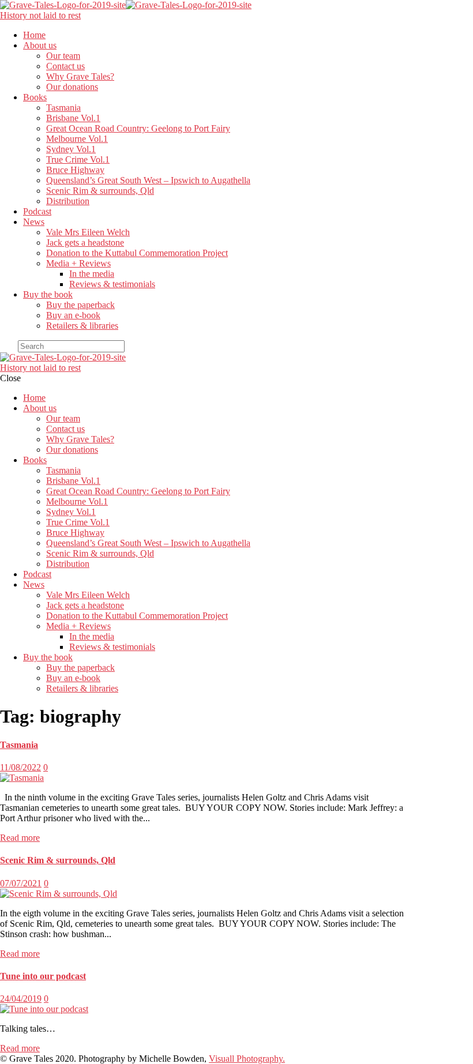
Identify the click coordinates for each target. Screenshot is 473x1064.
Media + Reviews (78, 263)
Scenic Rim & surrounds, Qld (100, 190)
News (33, 222)
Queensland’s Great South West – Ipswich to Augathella (148, 180)
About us (40, 45)
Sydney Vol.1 (71, 149)
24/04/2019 (21, 998)
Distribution (67, 201)
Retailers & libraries (82, 325)
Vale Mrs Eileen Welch (88, 232)
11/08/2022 (20, 767)
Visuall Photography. (247, 1058)
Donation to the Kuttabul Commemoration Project (137, 253)
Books (35, 97)
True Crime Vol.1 (78, 159)
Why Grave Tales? (80, 76)
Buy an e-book (73, 315)
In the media (91, 274)
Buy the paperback (80, 305)
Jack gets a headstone (85, 242)
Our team (63, 56)
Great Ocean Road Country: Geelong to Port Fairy (138, 128)
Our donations (72, 87)
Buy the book (48, 294)
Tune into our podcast (43, 976)
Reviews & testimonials (112, 284)
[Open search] (8, 349)
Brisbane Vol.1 (73, 118)
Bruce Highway (75, 170)
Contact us (65, 66)
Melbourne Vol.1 (77, 139)
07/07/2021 (21, 883)
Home (34, 35)
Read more (20, 838)
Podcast (37, 211)
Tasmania (63, 107)
